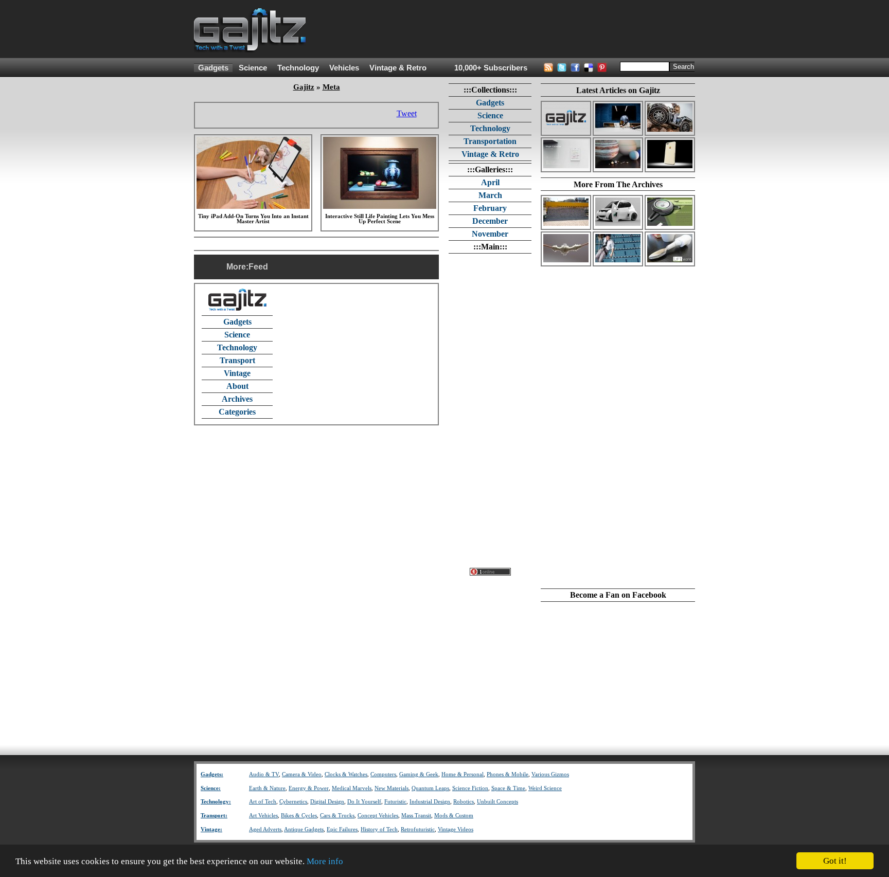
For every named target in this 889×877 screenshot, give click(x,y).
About (237, 386)
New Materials (391, 788)
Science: (211, 788)
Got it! (835, 861)
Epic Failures (342, 829)
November (490, 233)
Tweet (407, 113)
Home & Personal (462, 774)
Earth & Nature (267, 788)
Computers (383, 774)
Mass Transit (416, 815)
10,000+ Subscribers (490, 68)
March (490, 195)
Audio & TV (264, 774)
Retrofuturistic (418, 829)
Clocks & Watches (346, 774)
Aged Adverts (265, 829)
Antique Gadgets (304, 829)
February (490, 208)
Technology (298, 68)
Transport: (214, 815)
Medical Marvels (351, 788)
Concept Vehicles (378, 815)
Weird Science (545, 788)
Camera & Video (302, 774)
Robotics (463, 801)
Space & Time (508, 788)
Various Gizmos (550, 774)
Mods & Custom (453, 815)
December (490, 221)
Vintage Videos (455, 829)
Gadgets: (212, 774)
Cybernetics (293, 801)
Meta (331, 87)
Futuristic (395, 801)
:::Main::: (490, 246)
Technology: (216, 801)
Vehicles (344, 68)
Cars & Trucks (337, 815)
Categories (237, 411)
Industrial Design (430, 801)
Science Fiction (470, 788)
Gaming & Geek (418, 774)
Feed (258, 266)
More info (325, 861)
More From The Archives (618, 184)
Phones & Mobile (507, 774)
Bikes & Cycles (299, 815)
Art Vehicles (263, 815)
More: (237, 266)
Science (253, 68)
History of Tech (379, 829)
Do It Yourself (364, 801)
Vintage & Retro (397, 68)
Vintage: (211, 829)
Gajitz (303, 87)
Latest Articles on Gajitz (618, 90)
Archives (237, 399)
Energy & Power (309, 788)
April (490, 182)
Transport (237, 360)
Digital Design (327, 801)
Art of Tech (262, 801)
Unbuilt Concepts (497, 801)
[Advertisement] (508, 29)
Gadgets (213, 68)
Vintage (237, 373)
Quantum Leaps (430, 788)
